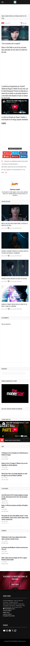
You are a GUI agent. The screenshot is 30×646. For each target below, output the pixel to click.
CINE (3, 23)
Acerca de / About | (7, 610)
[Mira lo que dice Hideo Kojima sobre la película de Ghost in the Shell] (15, 213)
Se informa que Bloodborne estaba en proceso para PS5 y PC (15, 548)
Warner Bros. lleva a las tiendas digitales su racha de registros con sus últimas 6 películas (14, 474)
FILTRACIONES (5, 488)
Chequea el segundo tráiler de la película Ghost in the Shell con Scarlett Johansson (14, 252)
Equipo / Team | (6, 612)
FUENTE (3, 123)
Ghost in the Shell (17, 148)
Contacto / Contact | (7, 614)
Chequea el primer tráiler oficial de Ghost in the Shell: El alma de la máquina (14, 305)
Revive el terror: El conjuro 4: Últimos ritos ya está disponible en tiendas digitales (14, 464)
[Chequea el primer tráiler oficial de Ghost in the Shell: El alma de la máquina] (15, 293)
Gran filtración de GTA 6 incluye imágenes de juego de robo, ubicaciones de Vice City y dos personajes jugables (15, 497)
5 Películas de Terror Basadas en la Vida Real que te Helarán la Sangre (15, 454)
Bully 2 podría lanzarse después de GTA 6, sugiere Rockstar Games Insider (14, 559)
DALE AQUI (15, 584)
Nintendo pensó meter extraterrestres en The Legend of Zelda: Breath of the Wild (13, 169)
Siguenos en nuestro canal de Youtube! (12, 440)
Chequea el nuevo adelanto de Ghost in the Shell (14, 279)
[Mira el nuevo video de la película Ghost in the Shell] (15, 33)
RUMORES (4, 531)
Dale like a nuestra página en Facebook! (12, 409)
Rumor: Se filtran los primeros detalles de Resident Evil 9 (15, 506)
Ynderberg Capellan (15, 189)
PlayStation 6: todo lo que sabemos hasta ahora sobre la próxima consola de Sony (14, 538)
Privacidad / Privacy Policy (9, 615)
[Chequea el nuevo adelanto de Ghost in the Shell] (15, 268)
